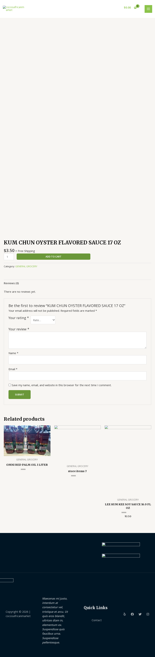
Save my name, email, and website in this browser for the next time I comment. (62, 385)
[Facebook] (132, 614)
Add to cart (53, 256)
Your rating (19, 318)
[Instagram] (147, 614)
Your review (19, 329)
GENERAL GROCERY (26, 266)
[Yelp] (124, 614)
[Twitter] (140, 614)
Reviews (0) (11, 283)
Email (13, 369)
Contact (97, 620)
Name (13, 353)
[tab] (11, 283)
